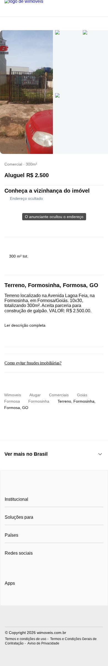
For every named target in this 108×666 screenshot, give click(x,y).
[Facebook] (9, 567)
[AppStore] (22, 599)
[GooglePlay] (60, 599)
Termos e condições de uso (25, 639)
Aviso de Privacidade (43, 643)
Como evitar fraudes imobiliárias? (32, 363)
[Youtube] (27, 567)
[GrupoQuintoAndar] (54, 617)
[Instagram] (18, 567)
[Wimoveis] (54, 487)
